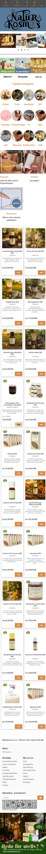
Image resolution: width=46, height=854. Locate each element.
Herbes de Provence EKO (12, 553)
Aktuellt (25, 776)
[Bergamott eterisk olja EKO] (5, 632)
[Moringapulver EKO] (28, 280)
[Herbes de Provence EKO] (5, 531)
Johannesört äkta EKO (35, 454)
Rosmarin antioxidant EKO (35, 655)
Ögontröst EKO (35, 707)
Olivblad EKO (12, 454)
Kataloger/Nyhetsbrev (9, 773)
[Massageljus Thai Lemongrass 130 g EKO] (5, 381)
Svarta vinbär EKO (35, 352)
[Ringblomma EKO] (5, 280)
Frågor (4, 782)
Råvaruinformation (29, 770)
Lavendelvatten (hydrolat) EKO (12, 252)
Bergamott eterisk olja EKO (12, 655)
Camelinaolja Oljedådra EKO (12, 353)
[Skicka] (40, 797)
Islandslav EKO (35, 553)
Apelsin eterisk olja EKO (12, 604)
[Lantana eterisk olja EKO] (5, 480)
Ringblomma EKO (12, 302)
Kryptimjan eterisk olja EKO (35, 404)
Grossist (5, 785)
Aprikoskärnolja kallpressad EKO (35, 503)
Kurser (25, 773)
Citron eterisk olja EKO (35, 251)
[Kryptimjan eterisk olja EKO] (28, 381)
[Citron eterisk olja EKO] (28, 229)
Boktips (4, 767)
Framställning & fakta (9, 761)
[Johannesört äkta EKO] (28, 431)
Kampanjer (26, 782)
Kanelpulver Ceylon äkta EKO (35, 605)
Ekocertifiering (28, 767)
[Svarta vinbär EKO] (28, 330)
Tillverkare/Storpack (9, 779)
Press (25, 761)
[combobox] (7, 752)
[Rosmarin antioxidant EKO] (28, 632)
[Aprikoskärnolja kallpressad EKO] (28, 480)
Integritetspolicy (28, 779)
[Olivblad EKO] (5, 431)
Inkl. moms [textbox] (6, 752)
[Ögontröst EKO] (28, 685)
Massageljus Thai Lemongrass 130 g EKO (12, 404)
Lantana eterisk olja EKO (12, 503)
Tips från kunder (7, 776)
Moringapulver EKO (35, 302)
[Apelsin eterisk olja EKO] (5, 582)
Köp (18, 424)
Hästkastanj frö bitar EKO (12, 707)
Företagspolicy (28, 764)
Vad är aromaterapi (8, 764)
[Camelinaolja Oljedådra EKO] (5, 330)
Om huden (6, 770)
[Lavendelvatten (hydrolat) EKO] (5, 229)
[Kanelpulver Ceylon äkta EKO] (28, 582)
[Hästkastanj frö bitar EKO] (5, 685)
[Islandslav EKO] (28, 531)
